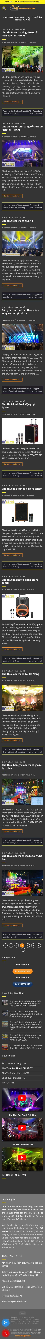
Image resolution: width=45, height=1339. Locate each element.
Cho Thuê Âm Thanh (14, 1319)
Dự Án (31, 1318)
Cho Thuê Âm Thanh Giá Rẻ (13, 29)
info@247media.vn (17, 1301)
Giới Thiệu (24, 1318)
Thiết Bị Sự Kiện (33, 1321)
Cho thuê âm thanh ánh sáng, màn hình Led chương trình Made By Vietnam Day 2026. (26, 1037)
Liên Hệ (35, 1323)
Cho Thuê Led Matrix (15, 1323)
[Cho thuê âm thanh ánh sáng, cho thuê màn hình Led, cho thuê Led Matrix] (22, 8)
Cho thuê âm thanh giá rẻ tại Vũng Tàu (22, 857)
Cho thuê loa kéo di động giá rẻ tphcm (20, 581)
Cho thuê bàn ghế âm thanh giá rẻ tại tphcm (22, 766)
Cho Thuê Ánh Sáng (31, 1319)
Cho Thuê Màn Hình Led (13, 1073)
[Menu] (4, 8)
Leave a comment (35, 113)
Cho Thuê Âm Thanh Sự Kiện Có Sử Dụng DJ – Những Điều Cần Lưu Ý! (26, 1046)
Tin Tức (5, 1082)
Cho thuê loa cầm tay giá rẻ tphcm (22, 488)
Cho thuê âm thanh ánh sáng (14, 207)
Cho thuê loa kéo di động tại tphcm (18, 405)
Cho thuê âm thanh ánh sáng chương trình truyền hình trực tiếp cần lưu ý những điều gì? (26, 1014)
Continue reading (12, 102)
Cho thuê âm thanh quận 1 (17, 220)
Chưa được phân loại (12, 1077)
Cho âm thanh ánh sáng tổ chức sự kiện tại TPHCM (22, 128)
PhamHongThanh (22, 1336)
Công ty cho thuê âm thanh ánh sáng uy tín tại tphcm (20, 311)
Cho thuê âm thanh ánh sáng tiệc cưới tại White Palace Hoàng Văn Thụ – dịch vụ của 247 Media (25, 1003)
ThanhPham (31, 42)
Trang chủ (14, 1318)
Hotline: (12, 1295)
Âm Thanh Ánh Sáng (11, 1063)
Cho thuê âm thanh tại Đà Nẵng (20, 674)
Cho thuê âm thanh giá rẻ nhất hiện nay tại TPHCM (20, 34)
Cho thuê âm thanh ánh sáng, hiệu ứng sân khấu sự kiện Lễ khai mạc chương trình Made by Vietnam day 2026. (26, 1026)
